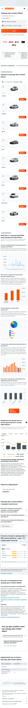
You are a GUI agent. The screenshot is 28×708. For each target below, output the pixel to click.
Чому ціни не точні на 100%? (9, 704)
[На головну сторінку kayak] (9, 8)
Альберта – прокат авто (6, 683)
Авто (12, 682)
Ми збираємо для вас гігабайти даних (12, 701)
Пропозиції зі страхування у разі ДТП (10, 597)
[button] (2, 8)
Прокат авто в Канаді (19, 682)
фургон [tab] (21, 433)
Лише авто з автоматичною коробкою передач (13, 34)
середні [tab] (11, 433)
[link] (14, 411)
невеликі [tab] (4, 433)
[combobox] (8, 16)
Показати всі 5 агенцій (6, 573)
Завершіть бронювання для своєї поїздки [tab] (13, 635)
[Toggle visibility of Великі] (11, 337)
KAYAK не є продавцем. (8, 698)
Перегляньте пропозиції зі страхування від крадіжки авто (14, 600)
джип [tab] (16, 433)
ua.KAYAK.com (6, 682)
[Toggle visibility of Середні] (12, 339)
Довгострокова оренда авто (10, 645)
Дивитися (22, 99)
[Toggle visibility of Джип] (11, 331)
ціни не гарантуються (8, 694)
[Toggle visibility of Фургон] (11, 335)
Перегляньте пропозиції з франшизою (10, 617)
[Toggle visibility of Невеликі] (12, 333)
